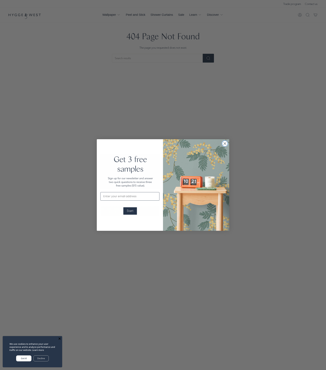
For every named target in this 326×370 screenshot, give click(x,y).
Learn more (38, 350)
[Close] (59, 338)
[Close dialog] (225, 144)
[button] (129, 211)
